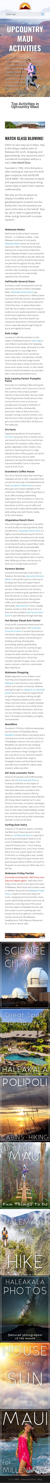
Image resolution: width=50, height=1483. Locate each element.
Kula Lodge (36, 340)
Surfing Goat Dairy (22, 835)
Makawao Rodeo (12, 243)
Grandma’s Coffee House (21, 485)
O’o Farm (9, 437)
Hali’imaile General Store (22, 292)
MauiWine (9, 735)
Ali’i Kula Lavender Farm (26, 780)
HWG (17, 1479)
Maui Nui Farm (22, 605)
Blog (40, 1479)
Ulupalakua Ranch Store (29, 530)
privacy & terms (28, 1479)
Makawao (9, 683)
